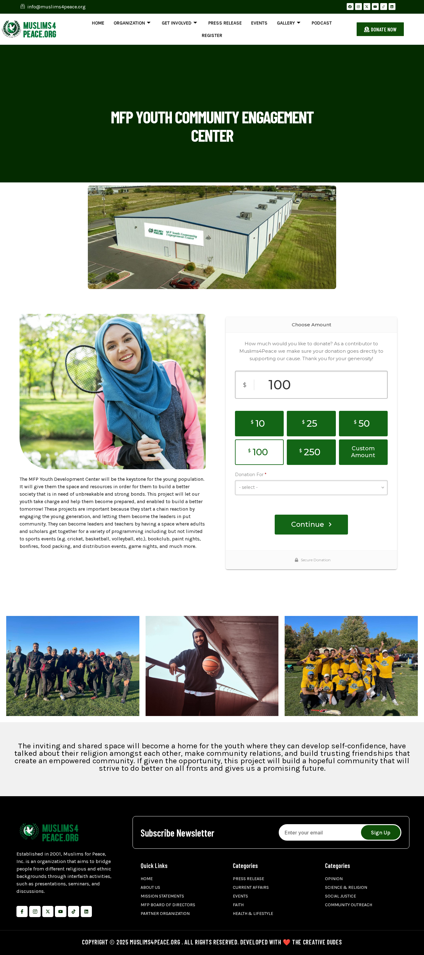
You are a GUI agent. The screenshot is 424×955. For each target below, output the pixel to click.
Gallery (286, 23)
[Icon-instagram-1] (34, 911)
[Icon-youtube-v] (60, 911)
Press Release (225, 23)
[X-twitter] (366, 6)
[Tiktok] (73, 911)
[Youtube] (375, 6)
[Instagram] (358, 6)
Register (212, 35)
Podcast (322, 23)
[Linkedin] (392, 6)
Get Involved (177, 23)
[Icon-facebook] (22, 911)
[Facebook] (350, 6)
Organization (129, 23)
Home (98, 23)
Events (259, 23)
